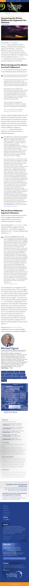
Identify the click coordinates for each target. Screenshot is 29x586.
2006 (16, 476)
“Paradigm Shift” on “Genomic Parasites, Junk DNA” (13, 460)
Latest (23, 13)
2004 (23, 476)
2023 (12, 472)
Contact (6, 512)
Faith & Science (12, 16)
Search (6, 510)
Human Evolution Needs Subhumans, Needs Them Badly (13, 445)
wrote (9, 233)
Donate (13, 1)
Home (5, 506)
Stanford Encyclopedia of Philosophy (11, 377)
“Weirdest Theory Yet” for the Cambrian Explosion (13, 454)
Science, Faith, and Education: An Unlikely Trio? (12, 427)
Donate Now (14, 407)
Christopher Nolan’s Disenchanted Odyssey (12, 423)
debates (22, 372)
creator (17, 372)
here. (6, 323)
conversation (6, 129)
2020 (22, 472)
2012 (22, 474)
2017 (7, 474)
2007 (13, 476)
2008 (10, 476)
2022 (15, 472)
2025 (4, 472)
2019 (25, 472)
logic (14, 375)
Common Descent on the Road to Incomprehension (14, 450)
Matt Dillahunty (21, 375)
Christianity (10, 372)
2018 (4, 474)
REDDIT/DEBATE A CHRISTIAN (10, 206)
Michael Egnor (5, 24)
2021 (19, 472)
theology (4, 380)
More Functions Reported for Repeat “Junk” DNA (13, 464)
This (2, 69)
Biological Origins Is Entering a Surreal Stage (12, 448)
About (8, 1)
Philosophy (20, 16)
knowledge (8, 375)
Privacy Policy (6, 540)
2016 (10, 474)
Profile (11, 368)
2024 (7, 472)
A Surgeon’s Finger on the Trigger (9, 434)
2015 (13, 474)
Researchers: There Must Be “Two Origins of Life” (13, 452)
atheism (4, 372)
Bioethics (4, 16)
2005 (20, 476)
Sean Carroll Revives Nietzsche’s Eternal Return (12, 466)
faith (3, 375)
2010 (4, 476)
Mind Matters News (16, 327)
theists (24, 377)
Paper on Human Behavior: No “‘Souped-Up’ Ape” (13, 462)
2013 (19, 474)
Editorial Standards (7, 536)
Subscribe (17, 1)
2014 (16, 474)
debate (11, 43)
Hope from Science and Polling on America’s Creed (13, 458)
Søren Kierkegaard (18, 225)
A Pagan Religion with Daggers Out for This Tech (13, 431)
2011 (24, 474)
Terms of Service (6, 538)
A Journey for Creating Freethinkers (10, 438)
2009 (7, 476)
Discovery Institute (15, 584)
